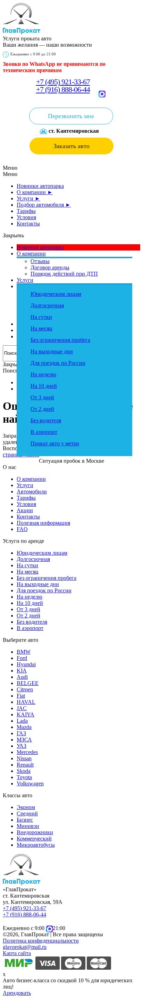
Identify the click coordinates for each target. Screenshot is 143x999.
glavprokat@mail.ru (25, 947)
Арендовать (17, 993)
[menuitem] (40, 186)
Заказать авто (71, 146)
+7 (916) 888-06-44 (63, 89)
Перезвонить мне (71, 116)
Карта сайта (17, 953)
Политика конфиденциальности (41, 941)
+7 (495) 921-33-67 (63, 81)
